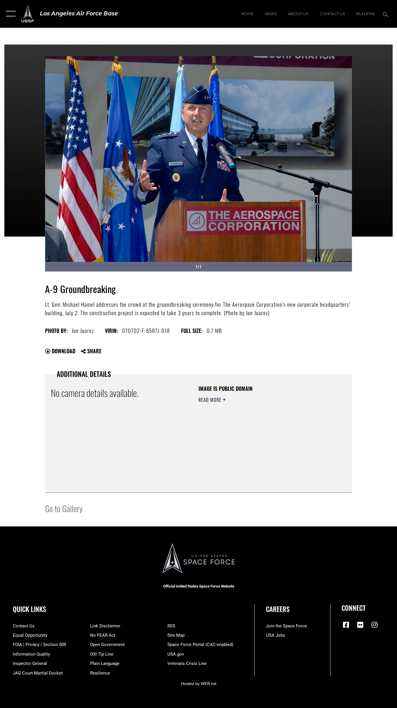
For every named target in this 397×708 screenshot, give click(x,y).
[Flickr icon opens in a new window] (360, 624)
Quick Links (29, 609)
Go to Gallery (64, 508)
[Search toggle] (386, 14)
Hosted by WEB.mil (198, 683)
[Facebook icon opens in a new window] (345, 624)
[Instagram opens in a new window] (374, 624)
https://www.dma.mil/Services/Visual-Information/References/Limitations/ (267, 445)
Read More (211, 399)
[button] (9, 14)
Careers (277, 609)
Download (62, 351)
